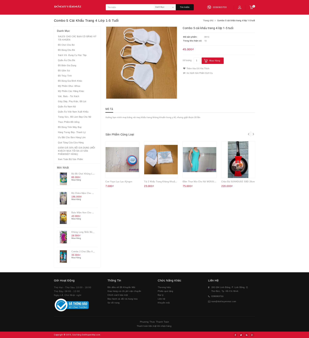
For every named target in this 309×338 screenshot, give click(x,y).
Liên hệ (161, 299)
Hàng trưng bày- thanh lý (72, 132)
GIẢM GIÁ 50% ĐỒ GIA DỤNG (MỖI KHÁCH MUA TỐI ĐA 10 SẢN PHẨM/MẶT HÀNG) (76, 151)
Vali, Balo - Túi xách (68, 96)
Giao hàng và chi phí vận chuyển (124, 291)
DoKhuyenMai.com (91, 335)
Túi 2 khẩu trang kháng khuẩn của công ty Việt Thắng (173, 181)
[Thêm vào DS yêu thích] (117, 173)
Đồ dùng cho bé (66, 50)
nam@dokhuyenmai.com (223, 301)
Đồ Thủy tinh (65, 76)
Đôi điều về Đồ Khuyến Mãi (121, 287)
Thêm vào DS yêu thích (197, 68)
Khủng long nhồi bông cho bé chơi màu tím (94, 232)
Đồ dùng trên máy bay (70, 127)
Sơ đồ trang (114, 303)
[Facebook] (235, 335)
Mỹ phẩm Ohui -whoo (69, 86)
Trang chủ (208, 20)
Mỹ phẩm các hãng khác (71, 91)
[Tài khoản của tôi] (239, 7)
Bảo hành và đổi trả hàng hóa (123, 299)
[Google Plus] (252, 335)
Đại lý (161, 295)
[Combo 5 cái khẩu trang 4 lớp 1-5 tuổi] (141, 63)
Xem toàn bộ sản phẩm (70, 159)
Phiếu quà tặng (165, 291)
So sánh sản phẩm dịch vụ (199, 73)
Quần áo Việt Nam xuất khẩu (73, 112)
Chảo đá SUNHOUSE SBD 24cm (238, 181)
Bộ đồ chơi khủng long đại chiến (89, 174)
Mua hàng (214, 60)
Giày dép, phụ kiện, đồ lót (72, 101)
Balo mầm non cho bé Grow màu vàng (91, 212)
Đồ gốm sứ (64, 70)
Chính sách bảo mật (118, 295)
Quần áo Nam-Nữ (67, 106)
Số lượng (187, 60)
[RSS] (246, 335)
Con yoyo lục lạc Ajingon (118, 181)
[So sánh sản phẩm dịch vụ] (123, 173)
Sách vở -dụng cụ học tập (72, 55)
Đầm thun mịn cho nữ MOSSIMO (200, 181)
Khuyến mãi (164, 303)
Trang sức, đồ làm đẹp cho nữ (74, 117)
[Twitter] (241, 335)
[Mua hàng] (111, 173)
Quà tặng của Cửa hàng (71, 142)
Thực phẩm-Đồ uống (68, 122)
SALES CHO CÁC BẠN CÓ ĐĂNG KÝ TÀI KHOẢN (77, 38)
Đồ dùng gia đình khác (70, 81)
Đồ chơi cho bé (66, 45)
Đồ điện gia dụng (67, 65)
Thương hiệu (164, 287)
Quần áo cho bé (66, 60)
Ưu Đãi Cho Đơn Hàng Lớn (72, 137)
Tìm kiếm (185, 7)
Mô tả (109, 109)
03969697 (216, 296)
